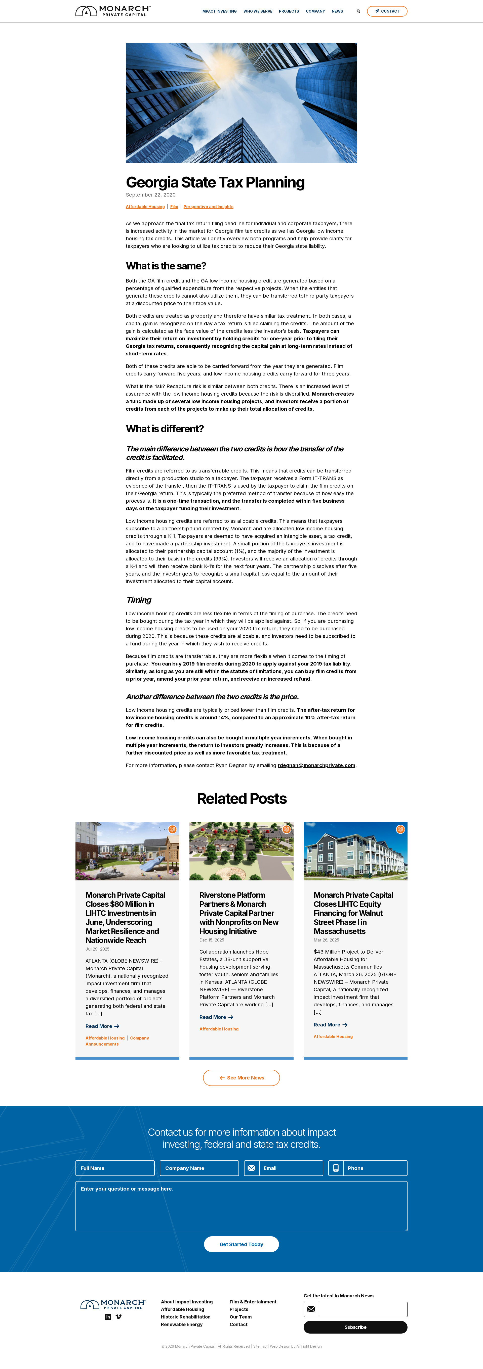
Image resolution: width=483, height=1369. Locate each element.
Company (315, 11)
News (337, 11)
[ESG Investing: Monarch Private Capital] (113, 11)
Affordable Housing (145, 206)
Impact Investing (219, 11)
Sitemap (260, 1346)
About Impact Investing (187, 1301)
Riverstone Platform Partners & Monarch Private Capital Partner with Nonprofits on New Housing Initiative (238, 913)
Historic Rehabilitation (186, 1316)
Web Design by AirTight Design (296, 1346)
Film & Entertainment (253, 1301)
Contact (239, 1324)
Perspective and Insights (208, 206)
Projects (289, 11)
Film (174, 206)
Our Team (241, 1316)
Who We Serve (258, 11)
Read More (99, 1026)
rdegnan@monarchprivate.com (316, 765)
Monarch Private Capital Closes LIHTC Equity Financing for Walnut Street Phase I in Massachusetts (353, 913)
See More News (245, 1078)
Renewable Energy (182, 1324)
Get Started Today (241, 1244)
